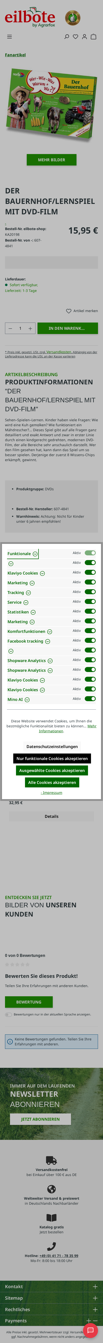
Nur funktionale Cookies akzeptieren (52, 758)
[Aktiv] (90, 552)
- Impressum (51, 792)
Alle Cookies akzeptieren (52, 782)
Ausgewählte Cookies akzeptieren (52, 770)
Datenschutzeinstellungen (52, 746)
